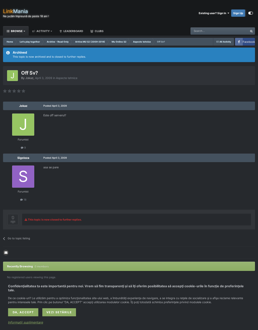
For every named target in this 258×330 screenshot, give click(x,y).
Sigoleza (23, 157)
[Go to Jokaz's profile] (12, 75)
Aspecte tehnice (66, 78)
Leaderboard (73, 31)
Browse (16, 31)
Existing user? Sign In (213, 13)
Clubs (99, 31)
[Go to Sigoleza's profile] (23, 177)
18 (24, 199)
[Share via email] (6, 252)
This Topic (236, 30)
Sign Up (238, 13)
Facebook (249, 41)
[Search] (251, 31)
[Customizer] (250, 13)
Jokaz (29, 78)
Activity (43, 31)
